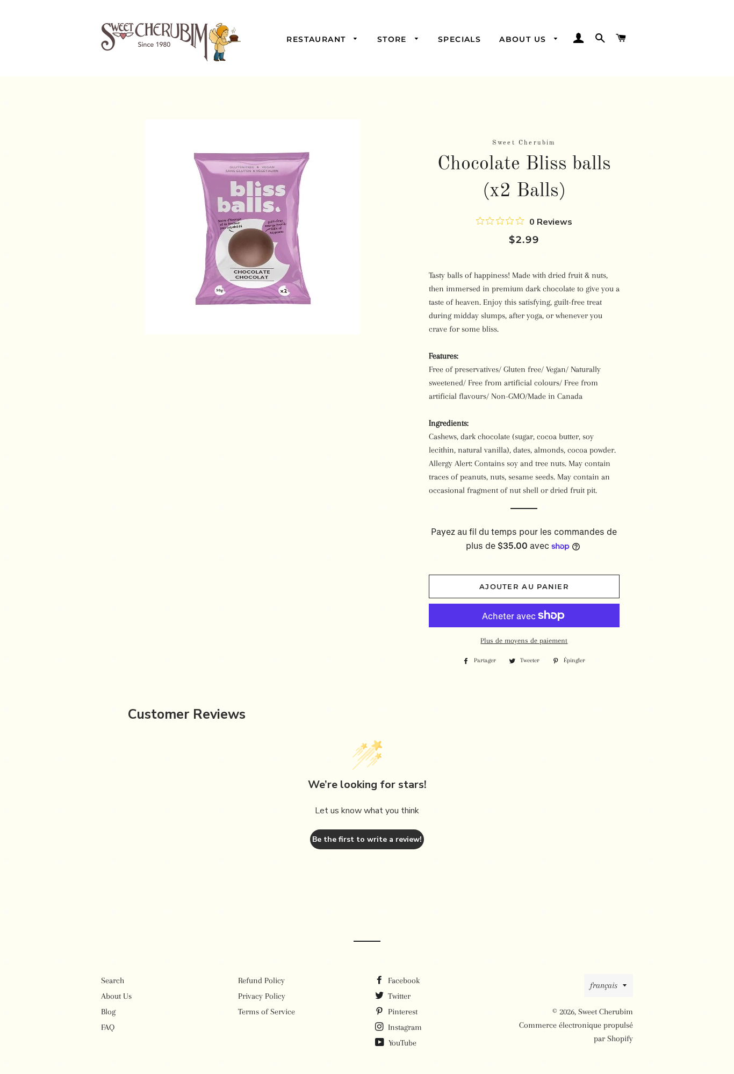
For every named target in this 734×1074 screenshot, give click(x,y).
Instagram (404, 1027)
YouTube (401, 1043)
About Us (524, 39)
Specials (459, 39)
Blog (108, 1011)
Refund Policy (261, 980)
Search (112, 980)
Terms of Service (266, 1011)
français (603, 985)
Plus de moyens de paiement (523, 640)
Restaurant (317, 39)
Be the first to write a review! (367, 839)
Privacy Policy (261, 996)
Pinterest (402, 1011)
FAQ (107, 1027)
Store (393, 39)
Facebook (403, 980)
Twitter (398, 996)
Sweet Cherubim (605, 1011)
